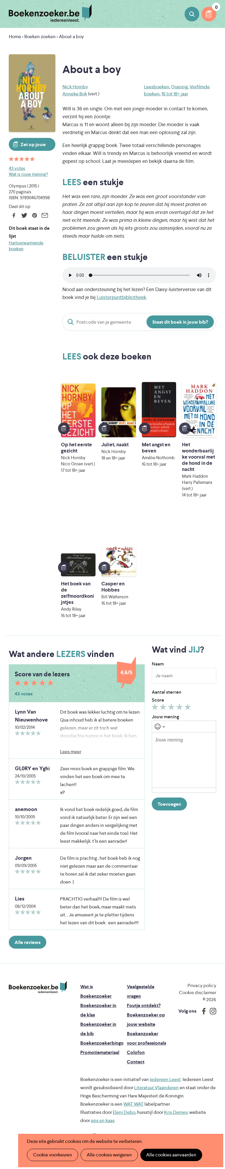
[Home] (38, 987)
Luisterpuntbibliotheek (121, 297)
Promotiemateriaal (99, 1052)
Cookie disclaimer (197, 992)
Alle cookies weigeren (109, 1155)
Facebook (14, 215)
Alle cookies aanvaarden (171, 1155)
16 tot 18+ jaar (174, 94)
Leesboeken (156, 87)
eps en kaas (103, 1120)
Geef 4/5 (180, 708)
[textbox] (184, 760)
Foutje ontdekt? (144, 1005)
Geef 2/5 (164, 708)
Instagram (211, 1011)
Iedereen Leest (165, 1079)
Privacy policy (202, 985)
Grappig (179, 87)
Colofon (136, 1052)
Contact (135, 1062)
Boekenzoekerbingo (102, 1043)
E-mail (45, 215)
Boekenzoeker (50, 13)
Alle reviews (27, 942)
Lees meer (70, 752)
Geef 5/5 (188, 708)
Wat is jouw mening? (28, 174)
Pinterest (34, 215)
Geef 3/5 (172, 708)
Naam (158, 664)
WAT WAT (133, 1104)
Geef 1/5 (156, 708)
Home (15, 36)
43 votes (17, 168)
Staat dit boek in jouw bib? (180, 322)
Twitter (24, 215)
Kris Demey (176, 1112)
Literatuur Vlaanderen (156, 1087)
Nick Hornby (75, 87)
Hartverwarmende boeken (26, 245)
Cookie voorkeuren (52, 1155)
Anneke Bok (74, 94)
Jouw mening (165, 717)
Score (158, 700)
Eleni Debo (124, 1112)
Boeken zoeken (192, 14)
